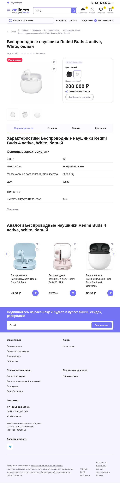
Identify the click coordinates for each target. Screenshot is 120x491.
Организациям (14, 356)
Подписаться (101, 325)
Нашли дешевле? (73, 81)
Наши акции (68, 346)
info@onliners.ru (14, 416)
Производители (14, 346)
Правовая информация (18, 351)
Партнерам (12, 361)
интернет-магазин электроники (102, 468)
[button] (7, 254)
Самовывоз (12, 386)
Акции (73, 20)
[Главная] (18, 30)
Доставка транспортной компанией (24, 381)
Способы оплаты (15, 391)
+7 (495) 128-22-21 (18, 406)
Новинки (61, 20)
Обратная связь (70, 376)
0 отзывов (40, 53)
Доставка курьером (16, 376)
